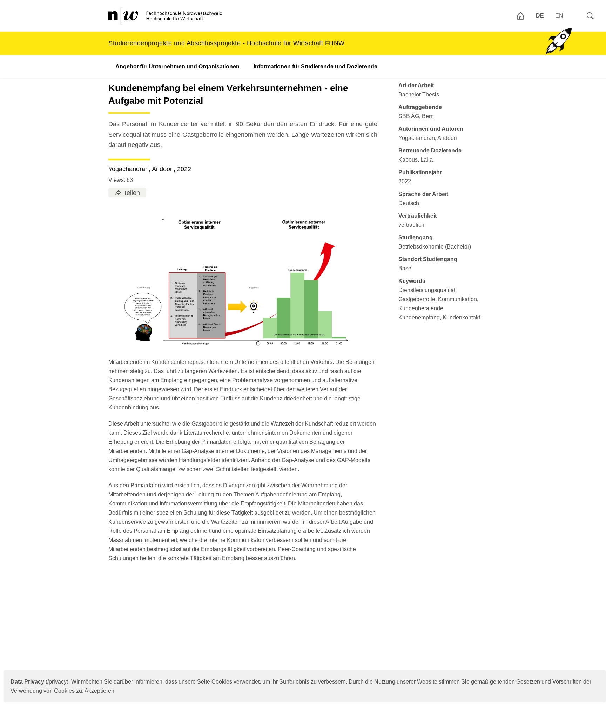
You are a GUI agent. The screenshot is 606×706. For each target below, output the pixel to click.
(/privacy (39, 682)
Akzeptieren (99, 691)
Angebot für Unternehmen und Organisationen (177, 66)
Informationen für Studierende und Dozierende (315, 66)
